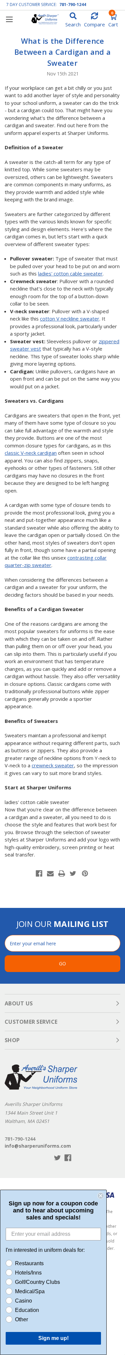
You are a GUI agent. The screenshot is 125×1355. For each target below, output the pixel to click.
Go (62, 963)
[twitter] (57, 1157)
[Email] (50, 873)
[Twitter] (73, 873)
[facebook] (67, 1157)
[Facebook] (39, 873)
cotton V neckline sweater (69, 318)
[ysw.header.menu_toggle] (9, 19)
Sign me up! (53, 1338)
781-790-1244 (72, 4)
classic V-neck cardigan (31, 452)
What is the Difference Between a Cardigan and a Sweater (62, 52)
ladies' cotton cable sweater (70, 273)
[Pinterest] (85, 873)
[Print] (61, 873)
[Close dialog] (100, 1195)
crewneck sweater (53, 765)
